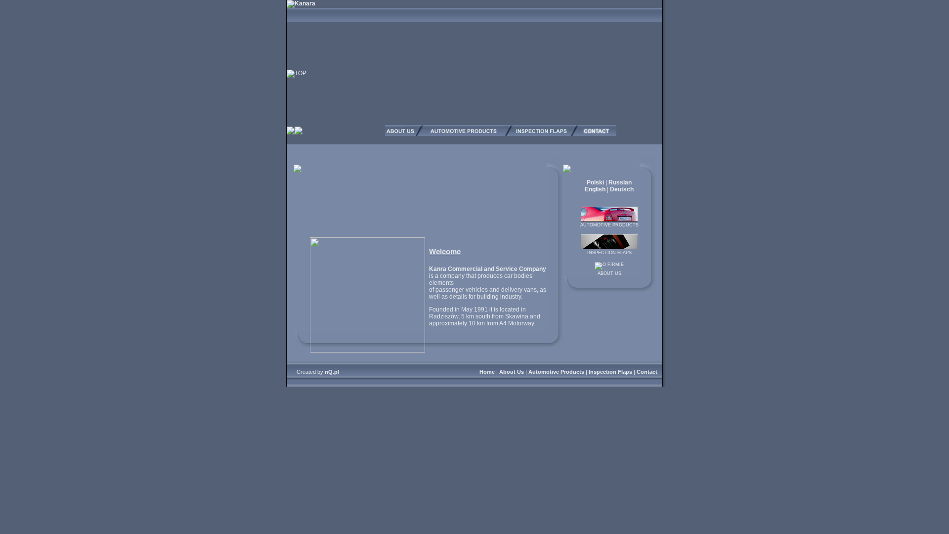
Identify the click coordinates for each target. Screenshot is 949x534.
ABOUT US (609, 273)
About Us (511, 372)
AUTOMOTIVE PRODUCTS (609, 224)
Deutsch (622, 189)
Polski (595, 182)
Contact (647, 372)
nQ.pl (332, 372)
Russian (620, 182)
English (595, 189)
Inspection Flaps (610, 372)
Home (487, 372)
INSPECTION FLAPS (609, 252)
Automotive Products (556, 372)
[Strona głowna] (301, 3)
